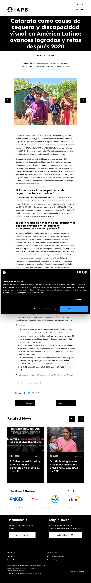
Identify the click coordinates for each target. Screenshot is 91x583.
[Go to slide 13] (51, 507)
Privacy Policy (52, 560)
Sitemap (10, 556)
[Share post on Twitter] (30, 393)
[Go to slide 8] (37, 507)
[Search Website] (77, 9)
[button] (80, 4)
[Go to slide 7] (34, 507)
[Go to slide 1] (17, 507)
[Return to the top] (82, 566)
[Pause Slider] (73, 491)
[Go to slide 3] (22, 507)
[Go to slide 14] (54, 507)
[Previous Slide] (8, 100)
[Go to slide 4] (25, 507)
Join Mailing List (63, 535)
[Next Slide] (83, 100)
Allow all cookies (74, 309)
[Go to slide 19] (68, 507)
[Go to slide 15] (57, 507)
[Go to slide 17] (63, 507)
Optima (81, 572)
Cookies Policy (12, 560)
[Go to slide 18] (66, 507)
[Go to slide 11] (45, 507)
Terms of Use (52, 553)
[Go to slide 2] (19, 507)
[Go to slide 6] (31, 507)
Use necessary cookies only (45, 309)
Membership (21, 535)
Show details (77, 299)
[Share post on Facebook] (26, 393)
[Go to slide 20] (71, 507)
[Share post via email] (38, 393)
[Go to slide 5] (28, 507)
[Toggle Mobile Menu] (81, 9)
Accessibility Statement (55, 556)
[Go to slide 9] (40, 507)
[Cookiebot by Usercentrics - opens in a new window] (78, 272)
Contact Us (11, 553)
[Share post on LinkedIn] (34, 393)
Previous (29, 403)
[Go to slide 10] (43, 507)
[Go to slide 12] (48, 507)
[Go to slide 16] (60, 507)
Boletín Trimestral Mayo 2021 (30, 383)
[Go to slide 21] (74, 507)
